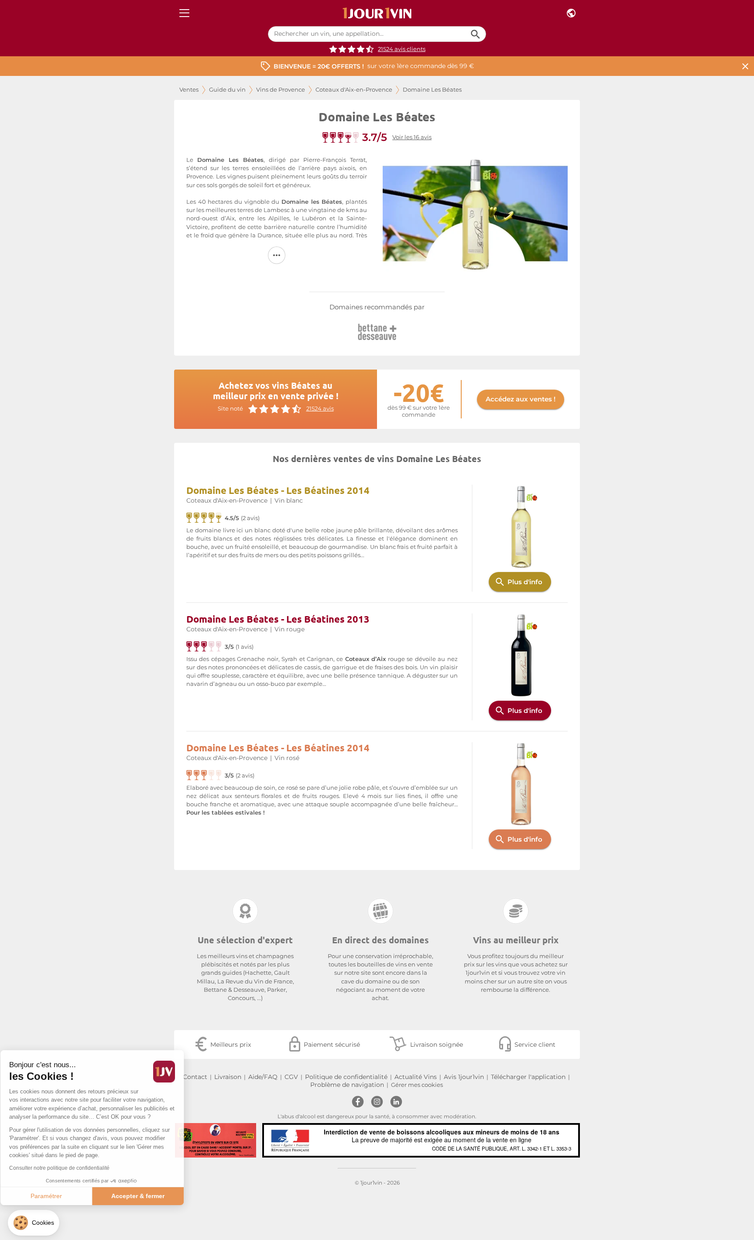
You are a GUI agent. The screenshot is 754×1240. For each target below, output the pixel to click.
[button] (33, 1223)
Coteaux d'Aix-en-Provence (353, 89)
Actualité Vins (415, 1077)
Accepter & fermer (146, 1195)
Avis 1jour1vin (464, 1077)
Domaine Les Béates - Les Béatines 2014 (278, 490)
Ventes (189, 89)
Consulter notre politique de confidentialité (67, 1168)
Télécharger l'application (528, 1077)
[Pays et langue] (571, 13)
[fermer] (745, 66)
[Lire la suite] (276, 255)
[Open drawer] (184, 13)
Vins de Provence (280, 89)
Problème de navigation (347, 1085)
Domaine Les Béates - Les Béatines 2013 (278, 619)
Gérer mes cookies (417, 1085)
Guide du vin (227, 89)
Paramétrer (54, 1195)
